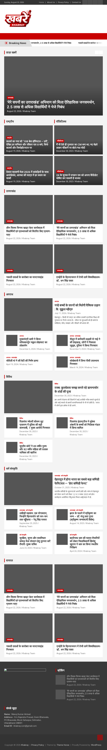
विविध (9, 376)
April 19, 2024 (12, 364)
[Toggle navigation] (7, 36)
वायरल (9, 560)
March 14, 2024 (76, 367)
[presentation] (97, 52)
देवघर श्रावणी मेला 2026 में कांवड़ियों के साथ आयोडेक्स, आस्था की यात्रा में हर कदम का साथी (27, 175)
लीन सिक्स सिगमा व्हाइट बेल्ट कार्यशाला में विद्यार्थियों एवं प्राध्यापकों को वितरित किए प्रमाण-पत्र (28, 231)
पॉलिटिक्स (61, 121)
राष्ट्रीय (10, 121)
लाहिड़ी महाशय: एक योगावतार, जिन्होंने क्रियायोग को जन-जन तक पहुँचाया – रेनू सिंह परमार (34, 516)
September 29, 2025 (28, 523)
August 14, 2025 (77, 523)
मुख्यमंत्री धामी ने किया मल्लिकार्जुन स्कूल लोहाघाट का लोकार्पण (33, 342)
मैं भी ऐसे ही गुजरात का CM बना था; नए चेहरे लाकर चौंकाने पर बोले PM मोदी (77, 146)
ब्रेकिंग (61, 670)
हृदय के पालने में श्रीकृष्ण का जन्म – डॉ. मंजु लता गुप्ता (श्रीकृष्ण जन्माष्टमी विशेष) (83, 516)
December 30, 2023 (64, 151)
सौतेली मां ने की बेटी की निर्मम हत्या (22, 360)
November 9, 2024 (78, 349)
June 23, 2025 (26, 548)
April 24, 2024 (76, 551)
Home (41, 2)
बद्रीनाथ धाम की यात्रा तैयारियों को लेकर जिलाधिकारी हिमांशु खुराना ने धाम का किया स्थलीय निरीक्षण (84, 542)
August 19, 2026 (13, 151)
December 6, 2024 (28, 349)
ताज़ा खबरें (11, 52)
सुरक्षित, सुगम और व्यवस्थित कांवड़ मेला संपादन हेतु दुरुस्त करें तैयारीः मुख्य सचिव (35, 541)
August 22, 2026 (10, 111)
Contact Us (76, 2)
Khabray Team (25, 111)
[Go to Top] (100, 737)
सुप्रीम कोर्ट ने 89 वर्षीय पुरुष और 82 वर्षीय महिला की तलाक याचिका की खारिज (34, 449)
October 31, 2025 (62, 487)
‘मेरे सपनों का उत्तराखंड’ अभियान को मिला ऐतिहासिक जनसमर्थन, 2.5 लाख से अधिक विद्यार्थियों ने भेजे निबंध (46, 104)
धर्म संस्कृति (11, 468)
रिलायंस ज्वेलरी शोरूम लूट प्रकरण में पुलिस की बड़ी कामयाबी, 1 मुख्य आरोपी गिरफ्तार (35, 424)
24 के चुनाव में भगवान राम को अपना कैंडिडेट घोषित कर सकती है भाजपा (77, 177)
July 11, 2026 (60, 313)
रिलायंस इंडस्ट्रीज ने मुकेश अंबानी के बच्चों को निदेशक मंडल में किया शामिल (85, 424)
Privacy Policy (63, 2)
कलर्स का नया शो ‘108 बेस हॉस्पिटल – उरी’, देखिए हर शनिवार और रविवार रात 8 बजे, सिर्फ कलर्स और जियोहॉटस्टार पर (27, 144)
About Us (51, 2)
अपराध (9, 294)
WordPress (96, 745)
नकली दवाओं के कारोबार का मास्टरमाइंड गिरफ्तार (88, 43)
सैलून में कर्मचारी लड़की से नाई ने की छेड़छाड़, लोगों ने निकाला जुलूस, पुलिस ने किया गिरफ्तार (85, 342)
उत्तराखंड (6, 98)
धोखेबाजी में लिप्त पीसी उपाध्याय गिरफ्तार (84, 362)
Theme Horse (63, 745)
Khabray (25, 745)
